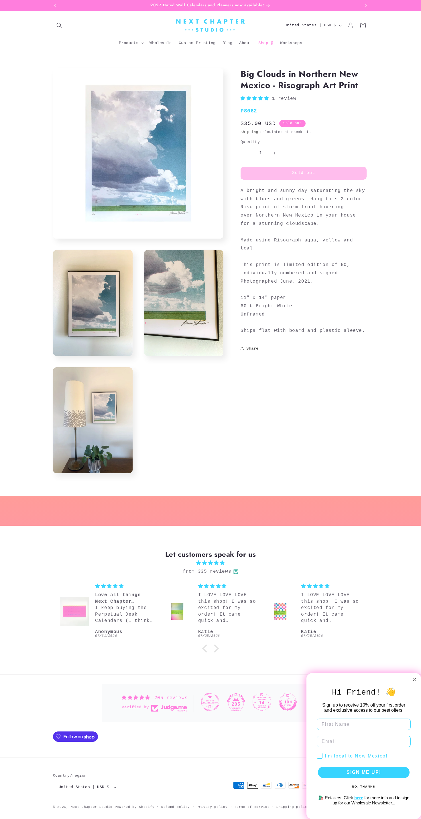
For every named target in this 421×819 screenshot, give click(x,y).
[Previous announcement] (55, 5)
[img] (210, 563)
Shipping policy (293, 807)
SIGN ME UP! (364, 772)
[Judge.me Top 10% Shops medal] (288, 702)
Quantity (250, 142)
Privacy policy (212, 807)
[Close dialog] (414, 679)
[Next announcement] (366, 5)
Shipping (249, 132)
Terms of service (251, 807)
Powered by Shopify (135, 807)
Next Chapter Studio (92, 807)
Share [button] (252, 348)
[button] (59, 25)
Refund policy (175, 807)
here (358, 797)
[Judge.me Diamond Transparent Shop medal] (210, 702)
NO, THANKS (363, 786)
